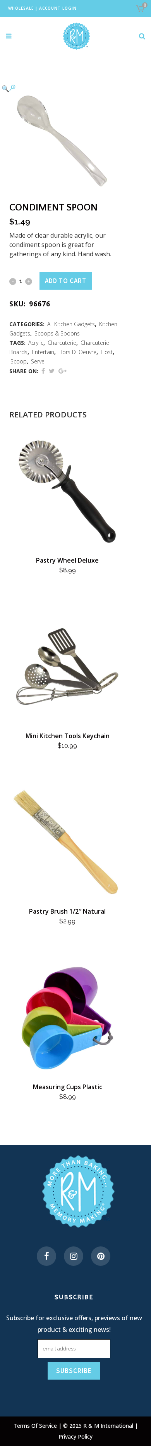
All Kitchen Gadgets (71, 324)
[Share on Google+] (62, 371)
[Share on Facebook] (43, 371)
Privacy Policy (75, 1436)
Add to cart (65, 280)
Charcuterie (62, 342)
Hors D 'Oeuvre (77, 352)
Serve (38, 361)
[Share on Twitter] (52, 371)
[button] (60, 88)
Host (107, 352)
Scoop (18, 361)
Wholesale (21, 8)
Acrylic (35, 342)
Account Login (58, 8)
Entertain (43, 352)
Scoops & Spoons (57, 333)
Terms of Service (36, 1425)
